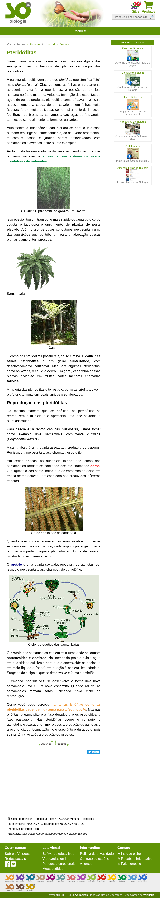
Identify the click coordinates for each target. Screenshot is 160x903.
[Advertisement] (53, 783)
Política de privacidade (97, 854)
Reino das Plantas (57, 44)
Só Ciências (33, 44)
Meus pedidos (52, 869)
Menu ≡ (80, 31)
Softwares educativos (58, 854)
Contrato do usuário (94, 859)
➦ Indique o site (129, 854)
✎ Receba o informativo (135, 859)
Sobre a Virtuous (17, 854)
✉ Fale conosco (129, 864)
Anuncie (86, 864)
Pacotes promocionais (58, 864)
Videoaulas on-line (56, 859)
